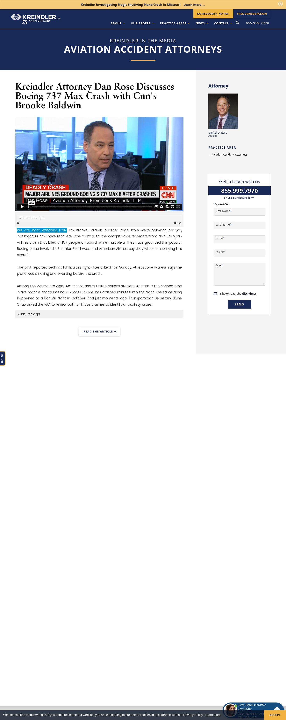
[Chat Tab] (143, 360)
